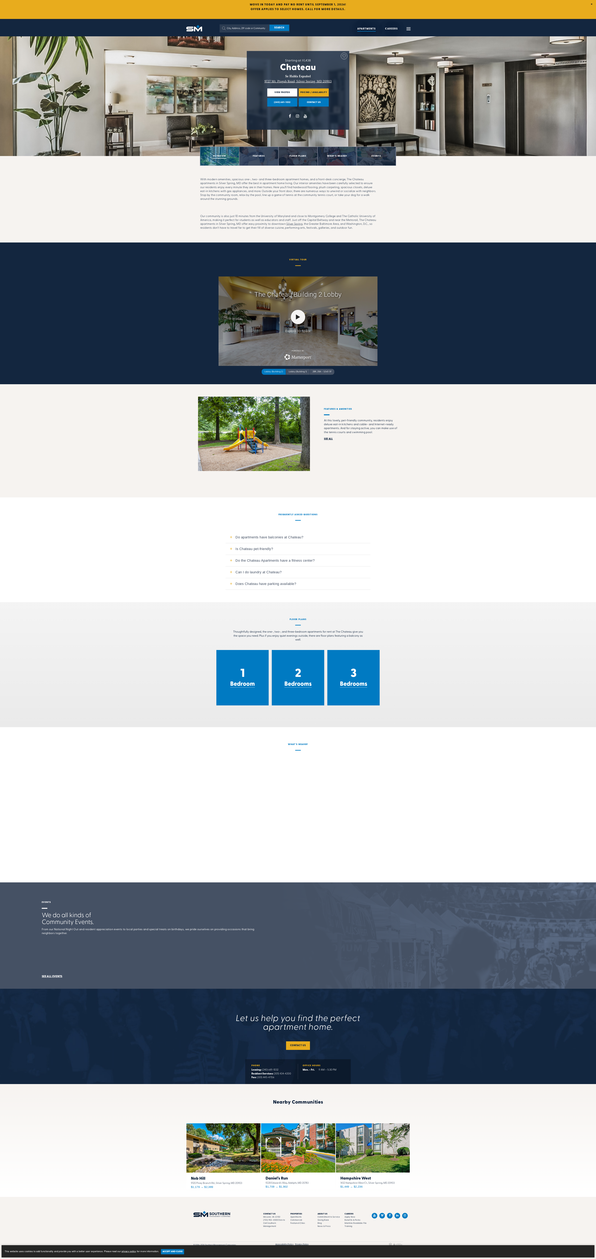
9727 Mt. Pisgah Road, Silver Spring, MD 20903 (298, 81)
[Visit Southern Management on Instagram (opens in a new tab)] (405, 1215)
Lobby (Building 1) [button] (298, 372)
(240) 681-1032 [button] (279, 103)
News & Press (324, 1226)
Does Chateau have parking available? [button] (265, 584)
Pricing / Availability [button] (313, 93)
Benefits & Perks (352, 1220)
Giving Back (323, 1220)
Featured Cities (297, 1223)
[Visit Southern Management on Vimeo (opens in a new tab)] (382, 1215)
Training (348, 1226)
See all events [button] (52, 976)
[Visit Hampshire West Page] (373, 1155)
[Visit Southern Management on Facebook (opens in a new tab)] (390, 1215)
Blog (320, 1223)
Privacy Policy (302, 1244)
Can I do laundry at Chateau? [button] (258, 572)
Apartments (366, 29)
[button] (224, 28)
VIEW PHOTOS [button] (278, 93)
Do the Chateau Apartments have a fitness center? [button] (275, 560)
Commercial (296, 1220)
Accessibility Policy (284, 1244)
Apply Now (350, 1217)
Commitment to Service (329, 1217)
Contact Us (298, 1045)
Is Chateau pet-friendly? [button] (254, 549)
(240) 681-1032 (270, 1070)
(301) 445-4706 (265, 1077)
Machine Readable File (356, 1223)
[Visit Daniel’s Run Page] (298, 1155)
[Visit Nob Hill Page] (223, 1155)
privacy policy (129, 1251)
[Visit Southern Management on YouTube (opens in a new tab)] (374, 1215)
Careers (391, 29)
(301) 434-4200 (282, 1074)
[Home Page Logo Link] (194, 27)
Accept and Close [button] (173, 1251)
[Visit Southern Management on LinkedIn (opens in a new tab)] (397, 1215)
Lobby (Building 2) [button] (273, 372)
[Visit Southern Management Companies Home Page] (211, 1214)
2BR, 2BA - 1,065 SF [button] (322, 372)
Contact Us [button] (310, 103)
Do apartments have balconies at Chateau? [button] (269, 537)
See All (328, 439)
